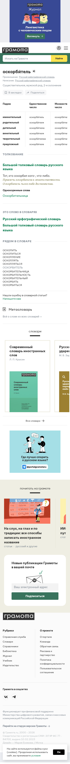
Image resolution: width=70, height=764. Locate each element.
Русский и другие (26, 546)
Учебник (7, 660)
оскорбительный (15, 278)
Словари (8, 641)
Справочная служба (14, 636)
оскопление (12, 257)
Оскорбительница (15, 195)
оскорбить (10, 281)
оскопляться (12, 263)
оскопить (10, 250)
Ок (58, 752)
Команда (45, 641)
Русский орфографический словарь (32, 219)
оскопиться (12, 253)
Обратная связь (49, 646)
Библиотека (9, 651)
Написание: (8, 80)
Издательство (11, 665)
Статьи (8, 546)
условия (36, 755)
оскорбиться (12, 285)
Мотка (39, 742)
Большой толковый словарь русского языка (33, 167)
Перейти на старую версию (25, 726)
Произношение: (10, 77)
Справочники (10, 646)
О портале (46, 636)
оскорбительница (16, 271)
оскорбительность (17, 274)
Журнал (7, 655)
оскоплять (11, 260)
